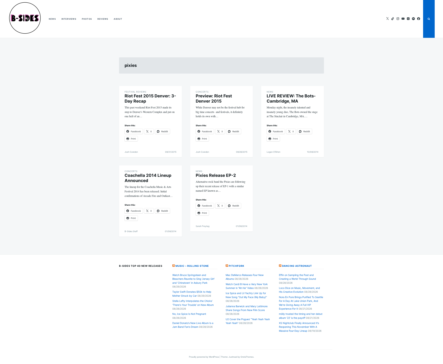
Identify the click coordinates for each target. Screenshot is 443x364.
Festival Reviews (135, 91)
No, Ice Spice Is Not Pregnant (189, 313)
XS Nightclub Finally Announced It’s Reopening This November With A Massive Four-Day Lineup (299, 327)
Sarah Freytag (202, 226)
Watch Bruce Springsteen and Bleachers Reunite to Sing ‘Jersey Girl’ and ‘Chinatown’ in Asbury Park (193, 279)
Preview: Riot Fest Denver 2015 (214, 98)
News (52, 19)
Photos (87, 19)
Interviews (68, 19)
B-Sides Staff (131, 231)
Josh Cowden (131, 152)
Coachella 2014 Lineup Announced (148, 178)
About (118, 19)
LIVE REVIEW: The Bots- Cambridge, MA (291, 98)
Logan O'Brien (273, 152)
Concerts (202, 91)
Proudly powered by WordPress (204, 357)
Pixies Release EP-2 (216, 175)
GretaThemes (247, 357)
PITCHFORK (236, 265)
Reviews (102, 19)
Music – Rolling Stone (192, 265)
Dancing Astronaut (297, 265)
